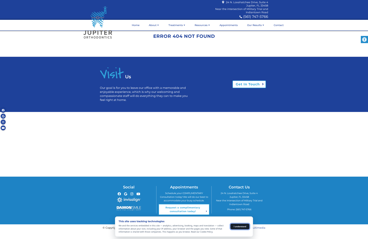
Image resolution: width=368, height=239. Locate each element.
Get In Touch (248, 84)
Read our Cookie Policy (201, 231)
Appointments (229, 25)
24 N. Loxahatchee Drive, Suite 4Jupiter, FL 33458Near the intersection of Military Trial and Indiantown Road (241, 7)
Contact (279, 25)
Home (135, 25)
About (153, 25)
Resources (201, 25)
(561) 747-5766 (255, 16)
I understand (240, 226)
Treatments (175, 25)
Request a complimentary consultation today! (182, 209)
